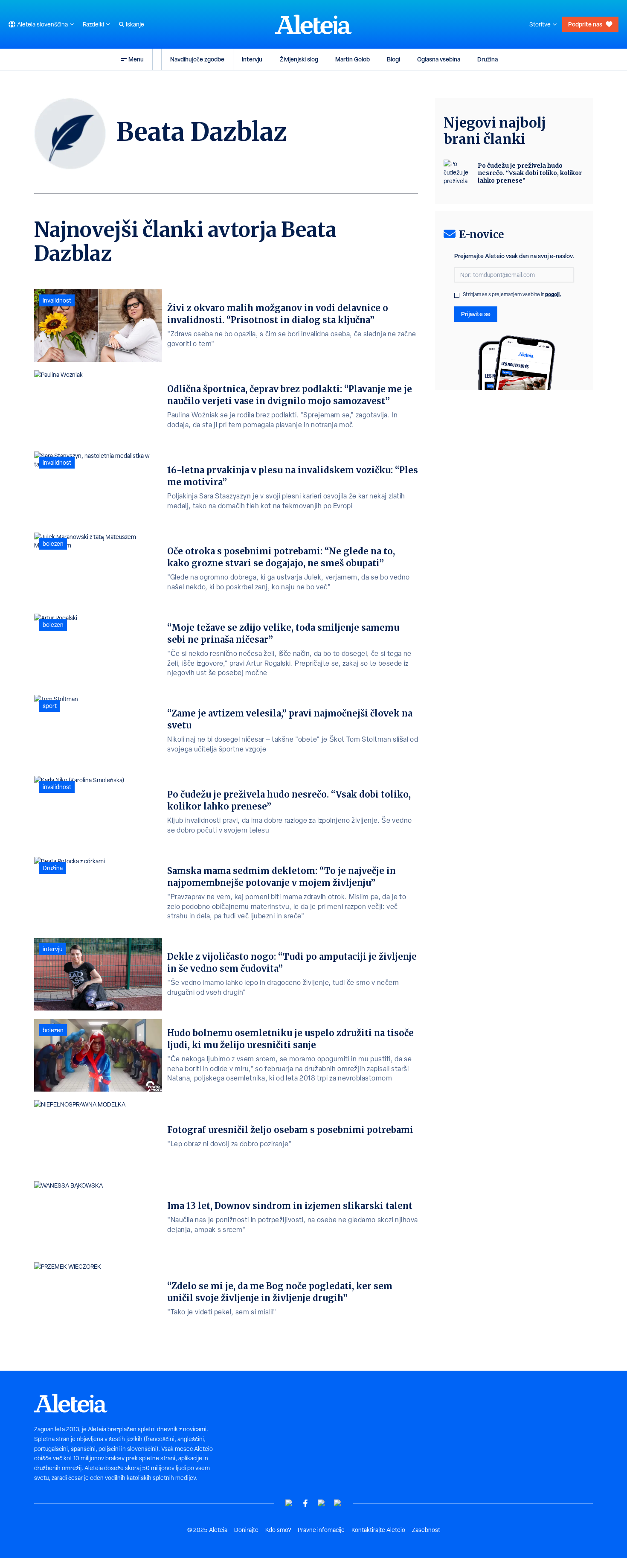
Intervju (252, 59)
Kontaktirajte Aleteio (378, 1530)
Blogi (393, 59)
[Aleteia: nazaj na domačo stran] (313, 24)
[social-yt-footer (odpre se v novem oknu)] (289, 1503)
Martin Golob (352, 59)
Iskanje (135, 24)
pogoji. (553, 294)
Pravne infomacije (321, 1530)
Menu (136, 59)
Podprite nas (585, 24)
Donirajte (246, 1530)
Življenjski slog (299, 59)
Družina (487, 59)
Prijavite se (476, 314)
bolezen (53, 543)
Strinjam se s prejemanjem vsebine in (512, 294)
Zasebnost (426, 1530)
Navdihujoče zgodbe (197, 59)
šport (50, 706)
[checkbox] (456, 295)
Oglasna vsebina (438, 59)
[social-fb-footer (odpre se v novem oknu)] (305, 1503)
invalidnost (57, 300)
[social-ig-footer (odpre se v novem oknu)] (338, 1503)
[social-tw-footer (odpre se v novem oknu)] (321, 1503)
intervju (52, 949)
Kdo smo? (278, 1530)
